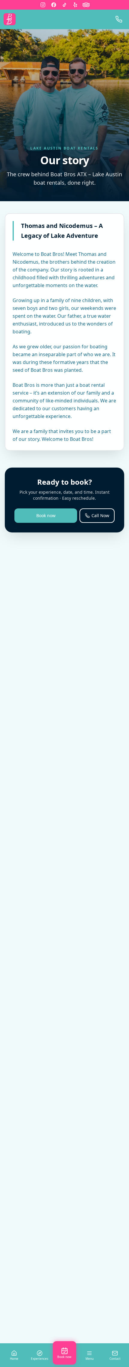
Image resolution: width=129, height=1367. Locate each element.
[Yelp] (75, 5)
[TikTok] (64, 5)
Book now (46, 515)
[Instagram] (43, 5)
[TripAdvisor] (86, 5)
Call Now (100, 515)
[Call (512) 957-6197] (118, 19)
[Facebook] (53, 5)
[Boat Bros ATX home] (10, 19)
